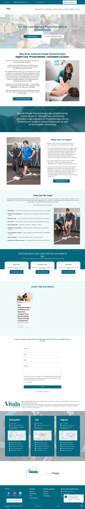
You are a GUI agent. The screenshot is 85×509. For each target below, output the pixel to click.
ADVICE (60, 9)
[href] (17, 436)
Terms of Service (45, 391)
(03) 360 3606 (40, 2)
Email (25, 360)
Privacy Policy (39, 391)
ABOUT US (41, 9)
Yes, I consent (28, 382)
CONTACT (77, 9)
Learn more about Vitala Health (30, 407)
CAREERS (72, 9)
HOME (36, 9)
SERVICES (55, 9)
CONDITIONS (48, 9)
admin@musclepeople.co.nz (22, 2)
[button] (25, 310)
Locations (66, 9)
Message (26, 365)
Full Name (26, 348)
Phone (25, 354)
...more (19, 324)
